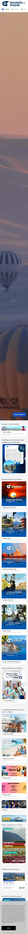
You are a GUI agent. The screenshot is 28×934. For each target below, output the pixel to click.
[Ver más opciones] (26, 9)
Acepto (8, 928)
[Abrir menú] (24, 3)
